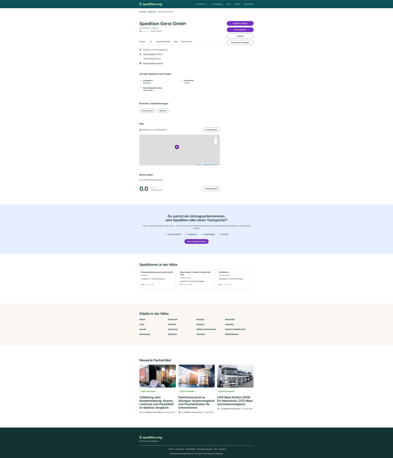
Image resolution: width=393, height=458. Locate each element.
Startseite (142, 12)
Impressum (222, 449)
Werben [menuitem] (237, 4)
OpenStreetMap (207, 164)
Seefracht (162, 111)
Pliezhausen (172, 319)
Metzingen (200, 334)
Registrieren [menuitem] (249, 4)
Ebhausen (200, 324)
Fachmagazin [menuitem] (217, 4)
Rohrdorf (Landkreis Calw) (235, 329)
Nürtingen (200, 319)
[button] (177, 147)
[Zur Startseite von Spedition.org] (150, 4)
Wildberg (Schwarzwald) (206, 329)
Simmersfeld (230, 319)
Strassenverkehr (147, 111)
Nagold (142, 319)
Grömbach (172, 324)
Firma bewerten (211, 189)
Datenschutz (179, 449)
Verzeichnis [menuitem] (200, 4)
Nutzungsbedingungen (204, 449)
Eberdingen (172, 334)
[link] (157, 279)
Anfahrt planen (211, 130)
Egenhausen (173, 329)
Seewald (142, 329)
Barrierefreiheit (190, 449)
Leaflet (199, 164)
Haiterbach (229, 324)
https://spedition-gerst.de (153, 63)
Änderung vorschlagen (240, 42)
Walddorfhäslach (231, 334)
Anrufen (240, 36)
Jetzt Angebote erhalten (196, 241)
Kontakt (171, 449)
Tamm (141, 324)
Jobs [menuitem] (228, 4)
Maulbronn (152, 12)
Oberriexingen (144, 334)
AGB (215, 449)
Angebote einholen (240, 23)
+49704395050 (149, 54)
